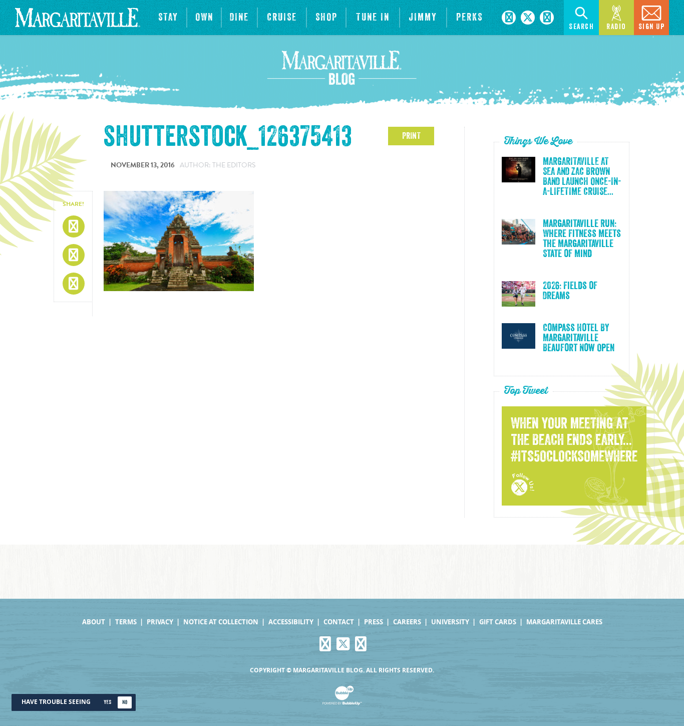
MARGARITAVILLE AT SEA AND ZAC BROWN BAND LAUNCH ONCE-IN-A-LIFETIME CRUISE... (582, 177)
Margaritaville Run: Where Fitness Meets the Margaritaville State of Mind (582, 239)
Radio (616, 27)
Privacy (160, 622)
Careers (407, 622)
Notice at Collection (220, 622)
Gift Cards (497, 622)
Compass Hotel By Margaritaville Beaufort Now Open (578, 338)
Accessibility (290, 622)
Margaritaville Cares (564, 622)
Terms (126, 622)
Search (581, 27)
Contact (338, 622)
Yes (107, 702)
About (93, 622)
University (450, 622)
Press (373, 622)
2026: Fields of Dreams (570, 291)
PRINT (411, 135)
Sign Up (651, 27)
